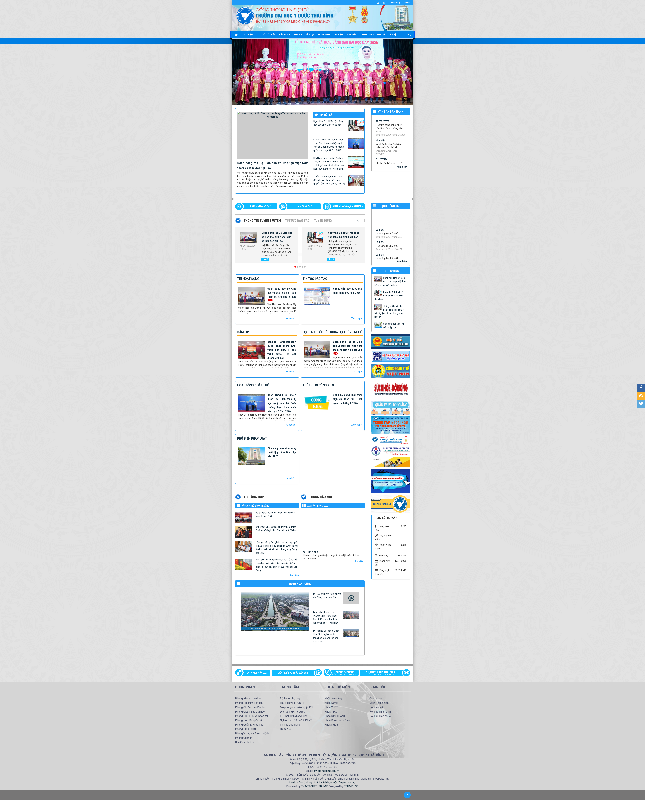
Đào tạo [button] (310, 34)
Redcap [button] (298, 34)
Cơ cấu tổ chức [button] (267, 34)
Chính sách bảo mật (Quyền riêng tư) (335, 782)
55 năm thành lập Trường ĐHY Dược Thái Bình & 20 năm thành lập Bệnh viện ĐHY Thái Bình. (326, 617)
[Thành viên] (378, 2)
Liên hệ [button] (392, 34)
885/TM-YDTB (310, 518)
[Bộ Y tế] (390, 341)
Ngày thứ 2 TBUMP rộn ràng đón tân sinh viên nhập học (328, 123)
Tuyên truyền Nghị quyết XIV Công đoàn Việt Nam (327, 596)
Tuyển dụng (323, 220)
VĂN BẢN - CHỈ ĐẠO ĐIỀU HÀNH (348, 206)
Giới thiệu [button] (247, 34)
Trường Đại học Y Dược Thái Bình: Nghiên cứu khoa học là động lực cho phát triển (326, 636)
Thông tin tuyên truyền (262, 220)
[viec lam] (390, 503)
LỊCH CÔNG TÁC (304, 206)
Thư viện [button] (338, 34)
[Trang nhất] (236, 34)
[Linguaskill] (390, 462)
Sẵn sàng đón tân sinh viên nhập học (393, 325)
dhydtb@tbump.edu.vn (326, 770)
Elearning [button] (324, 34)
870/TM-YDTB (310, 535)
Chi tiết (265, 259)
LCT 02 (380, 213)
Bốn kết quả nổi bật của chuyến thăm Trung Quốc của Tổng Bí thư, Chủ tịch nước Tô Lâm (276, 529)
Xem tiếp (401, 166)
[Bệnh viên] (390, 451)
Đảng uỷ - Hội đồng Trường (255, 505)
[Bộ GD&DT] (390, 356)
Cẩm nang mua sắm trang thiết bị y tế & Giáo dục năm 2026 (281, 452)
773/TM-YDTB (310, 552)
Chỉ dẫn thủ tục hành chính (381, 673)
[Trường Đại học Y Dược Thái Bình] (245, 15)
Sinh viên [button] (351, 34)
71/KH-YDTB (382, 163)
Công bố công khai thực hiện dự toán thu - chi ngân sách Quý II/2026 (347, 399)
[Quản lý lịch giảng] (390, 407)
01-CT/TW (381, 118)
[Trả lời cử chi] (390, 424)
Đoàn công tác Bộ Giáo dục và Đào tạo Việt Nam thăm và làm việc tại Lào (281, 292)
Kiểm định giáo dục (260, 206)
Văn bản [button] (284, 34)
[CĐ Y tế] (390, 370)
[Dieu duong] (390, 481)
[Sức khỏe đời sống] (390, 389)
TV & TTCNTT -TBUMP (314, 786)
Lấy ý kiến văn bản (257, 672)
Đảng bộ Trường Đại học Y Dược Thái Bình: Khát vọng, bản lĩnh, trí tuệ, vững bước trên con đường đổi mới (281, 350)
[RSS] (384, 2)
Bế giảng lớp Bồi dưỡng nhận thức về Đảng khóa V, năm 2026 (275, 514)
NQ (377, 147)
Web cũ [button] (381, 34)
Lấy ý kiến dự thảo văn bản (293, 672)
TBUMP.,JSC (351, 786)
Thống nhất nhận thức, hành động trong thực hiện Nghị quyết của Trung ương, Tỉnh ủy (329, 180)
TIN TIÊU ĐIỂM (391, 270)
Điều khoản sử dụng (300, 782)
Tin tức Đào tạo (297, 220)
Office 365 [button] (368, 34)
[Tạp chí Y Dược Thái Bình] (390, 440)
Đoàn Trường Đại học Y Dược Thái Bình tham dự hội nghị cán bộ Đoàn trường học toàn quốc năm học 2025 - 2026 (328, 145)
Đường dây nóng (345, 673)
